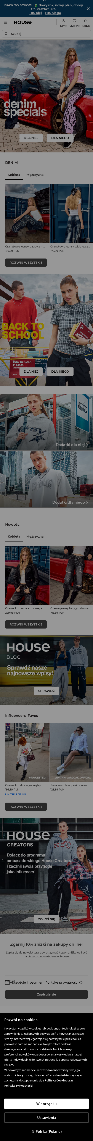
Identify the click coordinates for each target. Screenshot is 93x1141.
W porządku (46, 1103)
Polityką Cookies (56, 1080)
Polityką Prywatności (18, 1086)
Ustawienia (46, 1117)
